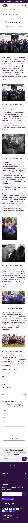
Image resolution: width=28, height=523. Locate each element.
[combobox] (14, 9)
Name (4, 410)
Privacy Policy (16, 517)
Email (4, 417)
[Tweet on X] (3, 387)
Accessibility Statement (6, 517)
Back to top (13, 465)
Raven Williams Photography (14, 104)
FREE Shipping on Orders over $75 (14, 1)
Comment (5, 425)
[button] (22, 5)
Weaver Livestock (8, 515)
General (4, 379)
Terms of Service (5, 519)
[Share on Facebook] (6, 387)
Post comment (14, 438)
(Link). (10, 183)
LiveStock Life (9, 14)
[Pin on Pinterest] (10, 387)
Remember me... (16, 14)
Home (3, 14)
